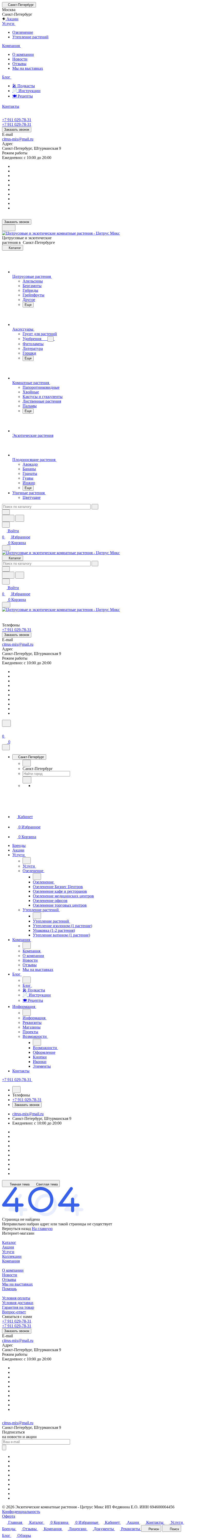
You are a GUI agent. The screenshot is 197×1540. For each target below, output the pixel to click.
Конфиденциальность (21, 1511)
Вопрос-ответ (14, 1312)
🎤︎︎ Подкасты (23, 86)
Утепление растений (30, 37)
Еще (28, 305)
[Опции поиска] (6, 512)
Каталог (9, 1242)
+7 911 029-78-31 (16, 120)
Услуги (8, 1252)
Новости (19, 59)
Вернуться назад (16, 1228)
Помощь (9, 1289)
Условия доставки (17, 1302)
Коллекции (12, 1256)
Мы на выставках (27, 68)
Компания (11, 1261)
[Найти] (19, 518)
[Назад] (27, 763)
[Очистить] (95, 506)
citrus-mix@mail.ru (17, 139)
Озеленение (22, 32)
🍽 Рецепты (22, 96)
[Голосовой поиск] (8, 518)
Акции (8, 1247)
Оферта (8, 1516)
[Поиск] (6, 723)
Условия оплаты (16, 1298)
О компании (23, 54)
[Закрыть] (6, 747)
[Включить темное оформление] (8, 228)
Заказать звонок (16, 129)
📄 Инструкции (26, 90)
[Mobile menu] (6, 604)
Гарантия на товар (18, 1307)
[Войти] (4, 730)
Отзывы (19, 63)
